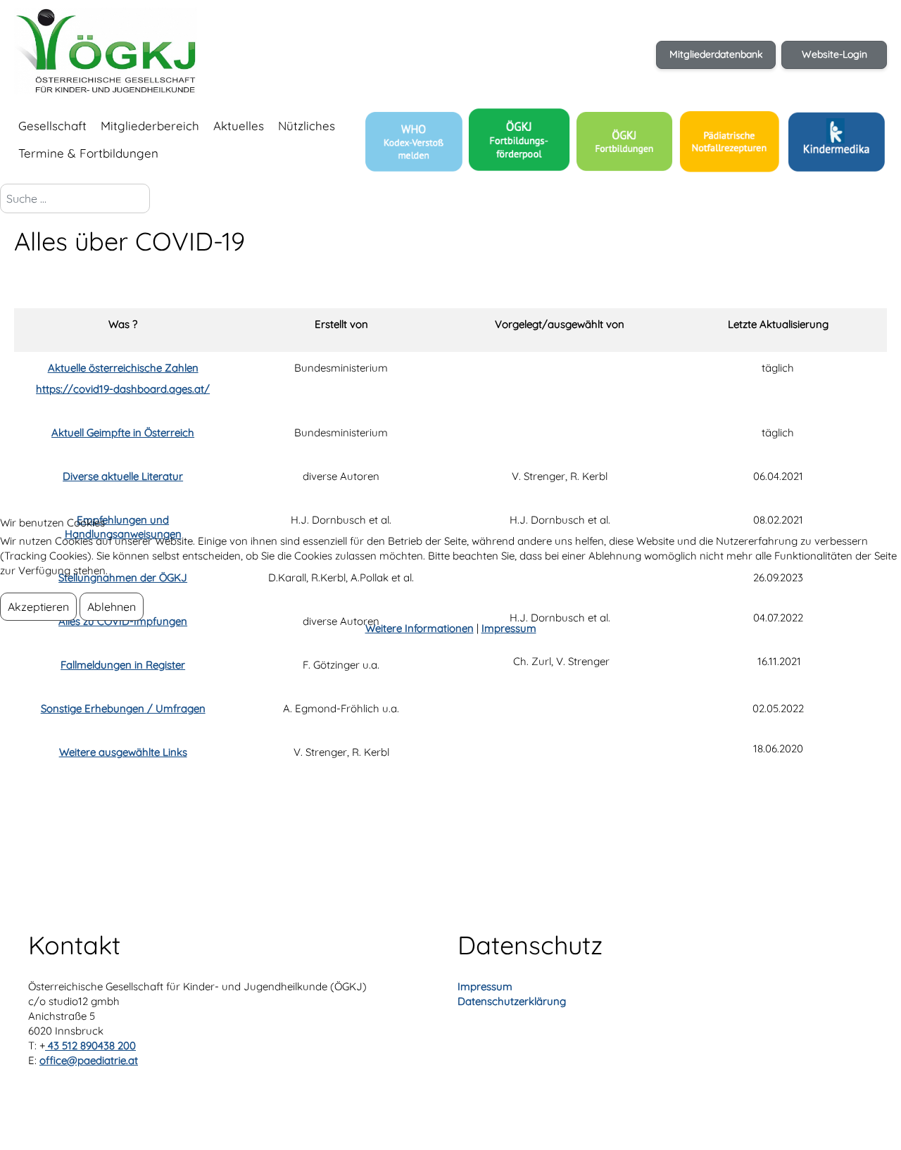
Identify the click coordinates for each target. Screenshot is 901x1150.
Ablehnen (111, 607)
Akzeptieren (38, 607)
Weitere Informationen (419, 628)
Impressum (508, 628)
